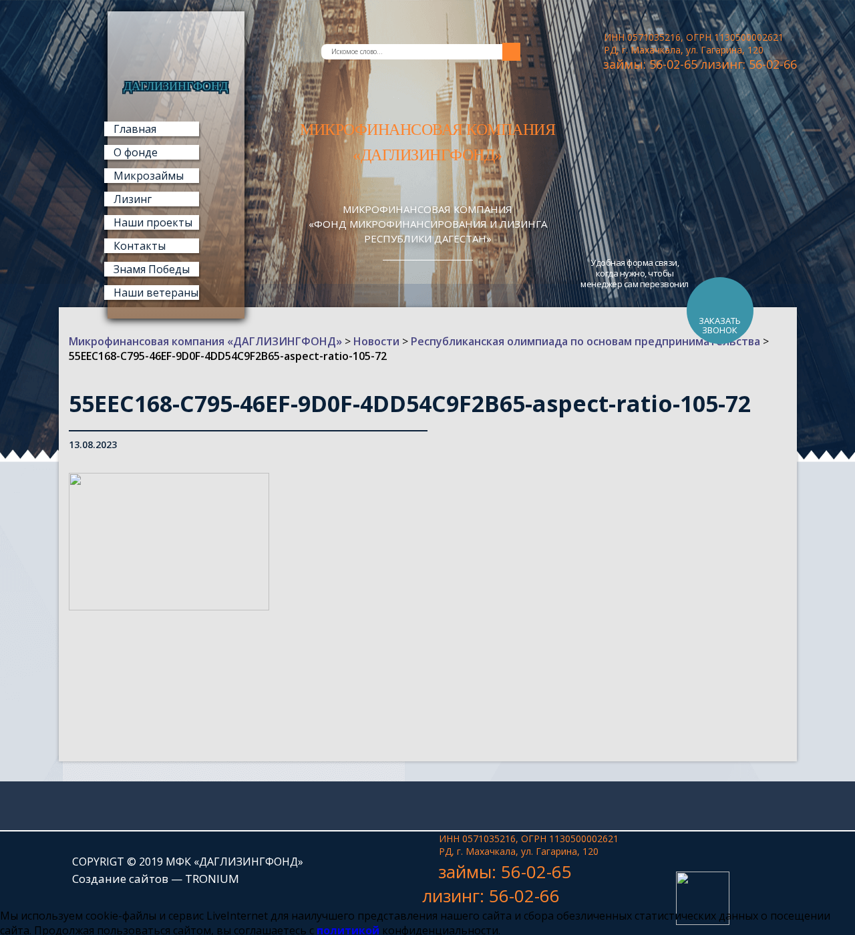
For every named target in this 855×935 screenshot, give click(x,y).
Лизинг (133, 199)
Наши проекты (153, 222)
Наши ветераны (156, 292)
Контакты (140, 245)
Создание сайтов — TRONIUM (155, 878)
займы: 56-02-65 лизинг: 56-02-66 (700, 64)
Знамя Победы (152, 269)
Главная (135, 129)
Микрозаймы (149, 175)
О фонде (136, 152)
